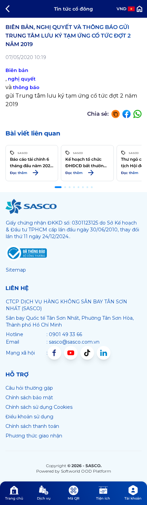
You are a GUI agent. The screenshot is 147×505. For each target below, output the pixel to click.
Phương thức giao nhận (33, 436)
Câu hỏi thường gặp (29, 388)
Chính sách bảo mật (29, 397)
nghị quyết (22, 79)
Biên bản (16, 70)
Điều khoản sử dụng (29, 417)
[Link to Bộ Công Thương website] (26, 253)
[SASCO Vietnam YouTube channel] (71, 353)
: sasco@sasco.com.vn (72, 342)
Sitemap (16, 270)
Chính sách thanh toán (32, 426)
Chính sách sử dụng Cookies (38, 407)
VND (121, 8)
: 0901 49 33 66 (64, 334)
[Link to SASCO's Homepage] (31, 206)
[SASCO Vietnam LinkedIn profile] (103, 353)
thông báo (26, 87)
